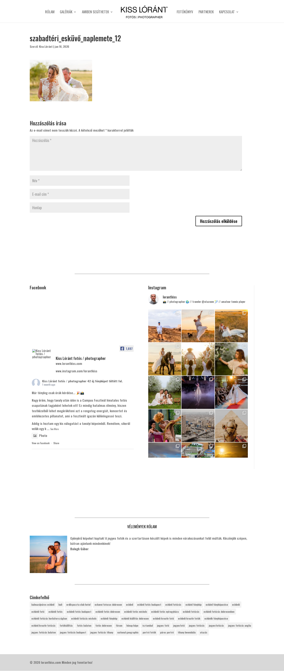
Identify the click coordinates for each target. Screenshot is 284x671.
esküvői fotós (55, 611)
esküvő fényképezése (217, 604)
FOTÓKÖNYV (185, 12)
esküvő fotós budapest (149, 604)
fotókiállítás (66, 625)
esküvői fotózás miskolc (83, 618)
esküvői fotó (37, 611)
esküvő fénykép (193, 604)
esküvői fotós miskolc (135, 611)
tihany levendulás (187, 632)
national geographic (127, 632)
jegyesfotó (179, 625)
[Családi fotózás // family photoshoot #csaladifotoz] (198, 359)
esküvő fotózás (173, 604)
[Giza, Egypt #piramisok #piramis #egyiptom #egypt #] (231, 425)
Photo (43, 435)
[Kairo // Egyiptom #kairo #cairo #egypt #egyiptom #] (198, 425)
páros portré (167, 632)
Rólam (49, 12)
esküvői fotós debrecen (107, 611)
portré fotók (149, 632)
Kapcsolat (227, 12)
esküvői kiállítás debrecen (135, 618)
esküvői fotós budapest (79, 611)
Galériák (66, 12)
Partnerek (206, 12)
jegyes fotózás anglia (239, 625)
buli (60, 604)
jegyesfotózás (216, 625)
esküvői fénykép (109, 618)
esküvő (129, 604)
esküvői (236, 604)
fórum (119, 625)
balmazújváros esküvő (42, 604)
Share (56, 443)
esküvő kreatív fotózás (43, 625)
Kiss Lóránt (46, 46)
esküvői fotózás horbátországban (49, 618)
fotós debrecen (103, 625)
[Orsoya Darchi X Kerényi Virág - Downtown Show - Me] (198, 392)
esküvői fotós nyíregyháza (165, 611)
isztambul (147, 625)
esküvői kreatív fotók (189, 618)
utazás (203, 632)
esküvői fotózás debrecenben (219, 611)
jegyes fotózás (197, 625)
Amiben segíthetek (95, 12)
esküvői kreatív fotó (163, 618)
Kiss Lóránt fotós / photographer (64, 381)
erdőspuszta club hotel (78, 604)
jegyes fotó (163, 625)
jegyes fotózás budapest (73, 632)
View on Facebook (40, 443)
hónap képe (132, 625)
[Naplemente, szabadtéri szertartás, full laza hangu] (198, 325)
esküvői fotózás (191, 611)
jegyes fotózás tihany (101, 632)
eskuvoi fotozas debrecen (108, 604)
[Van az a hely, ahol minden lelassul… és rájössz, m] (164, 325)
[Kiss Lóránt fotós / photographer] (42, 354)
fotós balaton (84, 625)
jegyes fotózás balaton (43, 632)
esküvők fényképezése (216, 618)
